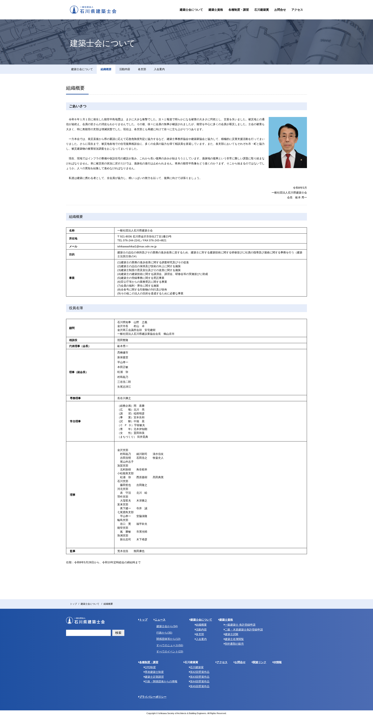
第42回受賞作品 (199, 671)
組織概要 (106, 69)
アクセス (297, 9)
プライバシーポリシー (152, 696)
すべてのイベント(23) (169, 651)
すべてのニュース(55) (169, 645)
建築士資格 (215, 9)
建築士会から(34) (167, 626)
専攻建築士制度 (154, 671)
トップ (73, 604)
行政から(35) (164, 632)
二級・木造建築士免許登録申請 (244, 629)
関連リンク (259, 662)
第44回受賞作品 (199, 681)
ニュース (160, 619)
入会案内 (159, 69)
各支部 (142, 69)
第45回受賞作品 (199, 686)
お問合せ (280, 9)
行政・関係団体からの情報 (161, 681)
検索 (118, 632)
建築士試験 (231, 634)
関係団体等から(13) (168, 638)
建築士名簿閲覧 (234, 639)
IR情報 (278, 662)
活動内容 (124, 69)
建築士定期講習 (154, 676)
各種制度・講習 (238, 9)
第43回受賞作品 (199, 676)
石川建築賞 (261, 9)
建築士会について (191, 9)
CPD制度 (150, 667)
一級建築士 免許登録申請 (240, 624)
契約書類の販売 (234, 643)
